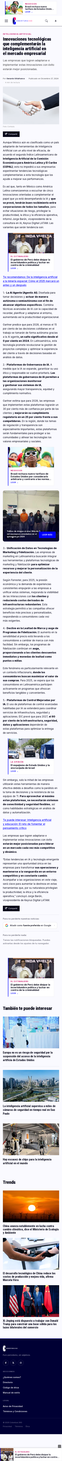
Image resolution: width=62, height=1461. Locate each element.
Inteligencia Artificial (17, 34)
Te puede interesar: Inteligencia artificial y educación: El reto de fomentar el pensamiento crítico (27, 824)
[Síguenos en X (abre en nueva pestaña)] (13, 1363)
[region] (31, 515)
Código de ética (11, 1387)
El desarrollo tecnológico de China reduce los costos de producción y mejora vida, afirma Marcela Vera (29, 1277)
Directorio (8, 1382)
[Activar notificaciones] (55, 20)
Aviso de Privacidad (13, 1406)
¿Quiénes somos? (12, 1377)
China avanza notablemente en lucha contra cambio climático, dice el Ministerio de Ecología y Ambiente (31, 1229)
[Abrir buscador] (46, 20)
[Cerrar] (59, 1446)
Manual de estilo (11, 1392)
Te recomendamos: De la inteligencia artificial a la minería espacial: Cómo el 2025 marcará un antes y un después (31, 281)
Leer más (47, 535)
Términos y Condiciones (15, 1411)
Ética (28, 1426)
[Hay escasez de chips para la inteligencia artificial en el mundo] (31, 1139)
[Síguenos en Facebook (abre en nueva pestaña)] (6, 1363)
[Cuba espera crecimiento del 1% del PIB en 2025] (31, 515)
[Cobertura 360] (22, 20)
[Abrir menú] (6, 20)
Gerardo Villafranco (15, 78)
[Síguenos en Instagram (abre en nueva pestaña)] (21, 1363)
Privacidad (7, 1426)
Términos (19, 1426)
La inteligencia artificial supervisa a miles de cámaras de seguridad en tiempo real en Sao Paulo (29, 1109)
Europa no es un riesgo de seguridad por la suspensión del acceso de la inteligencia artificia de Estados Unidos (28, 1056)
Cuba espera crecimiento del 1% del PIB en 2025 (24, 535)
